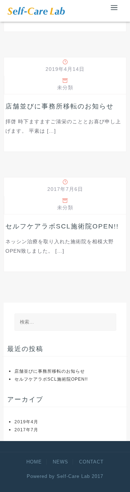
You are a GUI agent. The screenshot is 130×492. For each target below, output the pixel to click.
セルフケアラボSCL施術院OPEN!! (62, 226)
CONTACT (91, 462)
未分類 (65, 87)
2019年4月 (26, 421)
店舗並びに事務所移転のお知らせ (59, 106)
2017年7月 (26, 429)
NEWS (60, 462)
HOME (34, 462)
